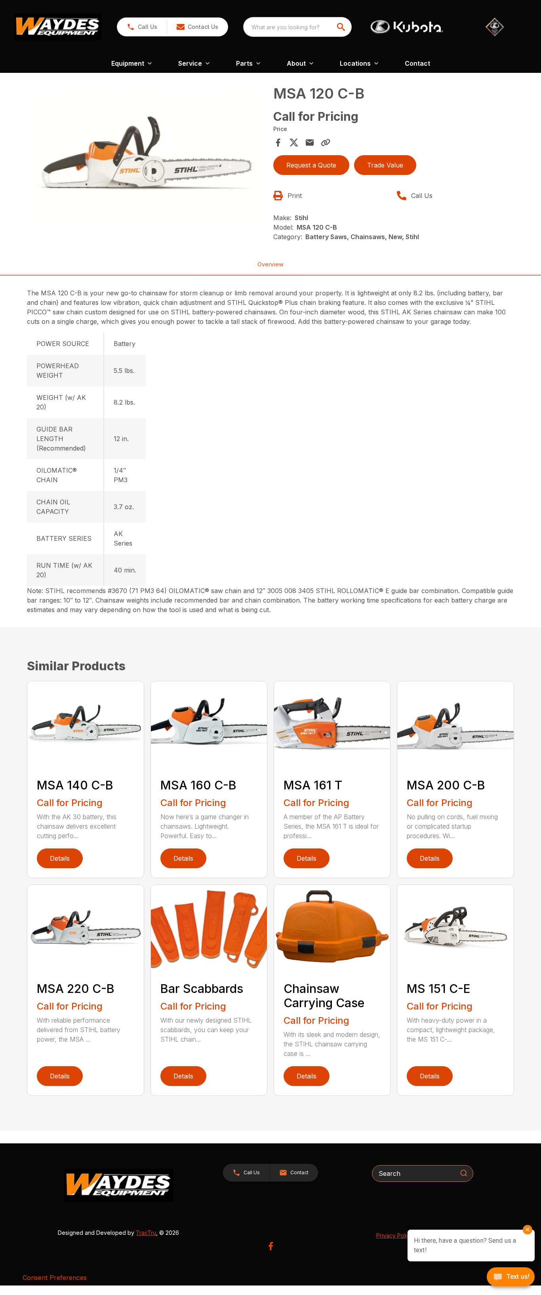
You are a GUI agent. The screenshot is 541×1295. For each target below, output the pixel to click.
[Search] (464, 1173)
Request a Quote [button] (311, 165)
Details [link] (60, 858)
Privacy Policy (394, 1235)
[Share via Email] (309, 142)
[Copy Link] (325, 142)
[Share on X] (294, 142)
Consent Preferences (55, 1278)
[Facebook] (271, 1246)
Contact (417, 63)
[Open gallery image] (147, 156)
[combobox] (297, 26)
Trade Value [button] (385, 165)
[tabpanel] (147, 157)
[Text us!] (510, 1278)
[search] (341, 27)
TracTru (146, 1232)
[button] (142, 27)
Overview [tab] (270, 264)
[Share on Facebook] (278, 142)
